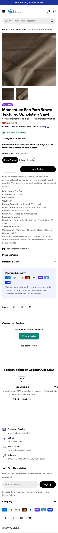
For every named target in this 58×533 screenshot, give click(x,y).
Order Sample (27, 160)
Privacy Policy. (8, 495)
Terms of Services (38, 492)
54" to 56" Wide (18, 29)
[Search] (52, 20)
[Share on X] (22, 307)
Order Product (10, 160)
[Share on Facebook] (14, 307)
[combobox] (29, 21)
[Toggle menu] (3, 11)
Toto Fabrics (15, 528)
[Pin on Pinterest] (30, 307)
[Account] (48, 11)
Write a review (29, 336)
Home (5, 29)
